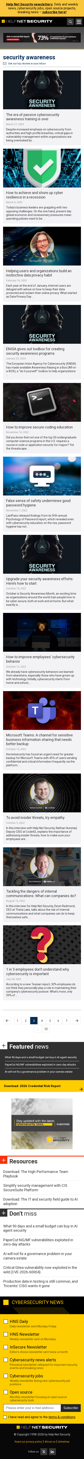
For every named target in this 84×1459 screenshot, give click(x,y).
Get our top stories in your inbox (27, 63)
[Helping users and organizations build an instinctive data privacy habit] (42, 246)
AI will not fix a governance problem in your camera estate (38, 1071)
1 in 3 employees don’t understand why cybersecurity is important (37, 971)
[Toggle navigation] (78, 21)
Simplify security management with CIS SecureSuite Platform (35, 1187)
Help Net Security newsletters (29, 4)
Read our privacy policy (28, 1441)
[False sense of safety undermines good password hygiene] (42, 476)
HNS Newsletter (25, 1334)
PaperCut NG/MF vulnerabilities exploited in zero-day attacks (40, 1064)
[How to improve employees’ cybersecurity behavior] (42, 632)
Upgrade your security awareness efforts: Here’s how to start (39, 581)
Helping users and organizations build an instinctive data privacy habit (39, 273)
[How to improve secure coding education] (42, 402)
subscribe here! (54, 12)
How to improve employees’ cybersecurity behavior (40, 659)
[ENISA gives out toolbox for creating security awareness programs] (42, 324)
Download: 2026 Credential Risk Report (32, 1086)
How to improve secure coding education (39, 427)
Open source (21, 1392)
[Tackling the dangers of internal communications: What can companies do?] (42, 866)
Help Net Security (59, 1434)
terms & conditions (62, 1417)
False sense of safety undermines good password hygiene (38, 503)
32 (46, 1029)
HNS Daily (19, 1321)
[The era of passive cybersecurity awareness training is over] (42, 89)
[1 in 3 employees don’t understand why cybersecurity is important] (42, 944)
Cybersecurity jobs (26, 1375)
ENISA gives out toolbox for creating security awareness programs (35, 351)
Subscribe (70, 1408)
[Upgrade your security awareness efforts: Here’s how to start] (42, 554)
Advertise (63, 1441)
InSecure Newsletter (28, 1347)
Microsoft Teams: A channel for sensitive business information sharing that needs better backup (39, 739)
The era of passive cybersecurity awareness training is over (32, 117)
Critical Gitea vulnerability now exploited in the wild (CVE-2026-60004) (40, 1269)
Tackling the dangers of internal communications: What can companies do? (41, 893)
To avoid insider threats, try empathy (35, 817)
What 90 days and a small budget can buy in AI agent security (41, 1057)
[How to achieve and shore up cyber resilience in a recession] (42, 168)
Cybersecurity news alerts (33, 1359)
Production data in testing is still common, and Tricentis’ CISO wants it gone (40, 1283)
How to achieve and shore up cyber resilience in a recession (34, 195)
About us (50, 1441)
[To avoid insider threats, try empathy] (42, 793)
